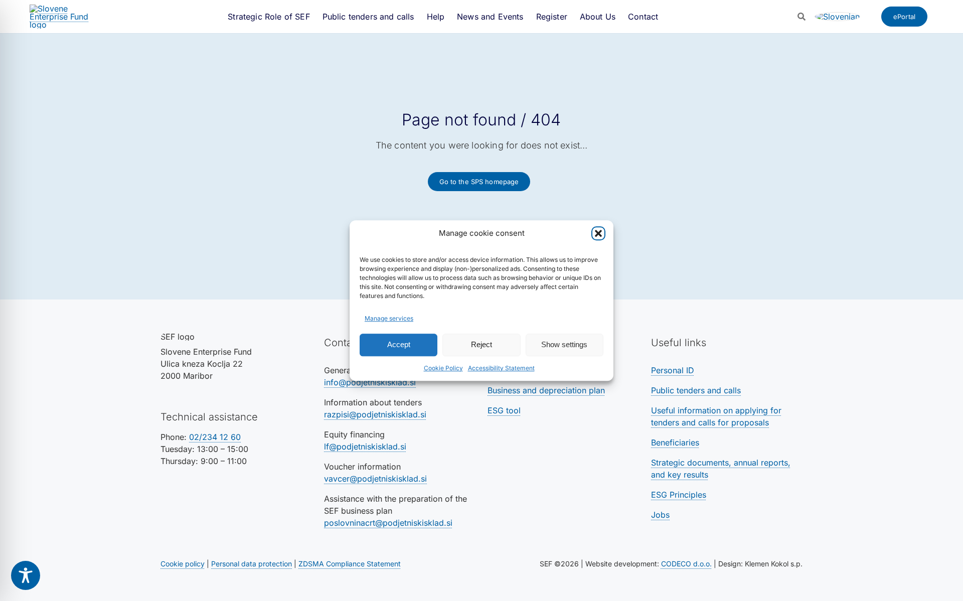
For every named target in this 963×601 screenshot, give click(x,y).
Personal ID (672, 370)
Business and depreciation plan (546, 390)
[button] (598, 234)
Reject (481, 344)
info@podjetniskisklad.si (370, 382)
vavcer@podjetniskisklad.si (375, 479)
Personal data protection (251, 563)
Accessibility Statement (501, 368)
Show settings (564, 344)
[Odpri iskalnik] (801, 17)
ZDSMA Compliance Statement (349, 563)
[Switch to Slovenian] (837, 16)
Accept (398, 344)
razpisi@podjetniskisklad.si (375, 414)
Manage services (389, 318)
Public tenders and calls (696, 390)
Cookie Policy (443, 368)
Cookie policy (182, 563)
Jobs (660, 515)
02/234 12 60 (215, 437)
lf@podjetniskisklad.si (365, 446)
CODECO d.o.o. (686, 563)
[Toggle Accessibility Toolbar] (25, 575)
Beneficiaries (675, 442)
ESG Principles (678, 495)
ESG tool (504, 410)
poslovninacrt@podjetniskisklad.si (388, 523)
